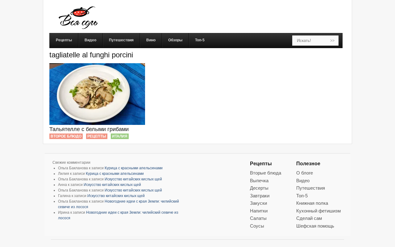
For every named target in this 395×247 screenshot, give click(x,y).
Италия (119, 136)
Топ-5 (302, 195)
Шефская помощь (315, 225)
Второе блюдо (66, 136)
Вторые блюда (265, 172)
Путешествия (310, 188)
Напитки (259, 210)
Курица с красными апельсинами (134, 168)
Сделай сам (309, 218)
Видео (303, 180)
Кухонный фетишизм (318, 210)
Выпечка (259, 180)
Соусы (257, 225)
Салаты (258, 218)
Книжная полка (312, 203)
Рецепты (96, 136)
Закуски (258, 203)
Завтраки (259, 195)
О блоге (304, 172)
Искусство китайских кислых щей (133, 179)
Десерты (259, 188)
